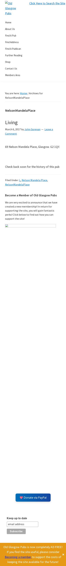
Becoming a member (18, 557)
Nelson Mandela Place (34, 180)
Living (11, 122)
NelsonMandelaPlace (17, 184)
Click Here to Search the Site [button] (47, 3)
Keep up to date (17, 518)
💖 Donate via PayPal (33, 497)
